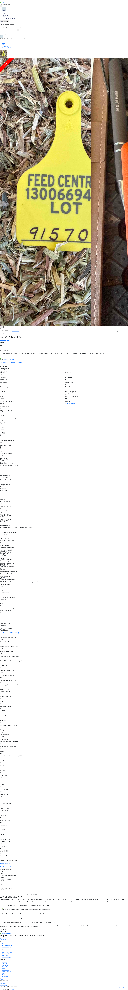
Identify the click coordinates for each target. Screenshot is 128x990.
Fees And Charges (6, 947)
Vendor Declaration (70, 403)
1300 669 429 (20, 362)
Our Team (4, 963)
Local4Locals (5, 965)
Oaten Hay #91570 (6, 48)
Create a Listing (6, 953)
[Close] (1, 329)
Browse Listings (6, 944)
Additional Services (7, 975)
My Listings (5, 955)
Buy (4, 8)
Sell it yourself (15, 331)
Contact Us (5, 967)
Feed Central (3, 983)
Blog (3, 17)
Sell (4, 10)
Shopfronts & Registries (8, 18)
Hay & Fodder (5, 46)
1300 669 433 (3, 940)
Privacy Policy (3, 985)
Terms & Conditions (7, 971)
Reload (13, 989)
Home (3, 43)
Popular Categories (7, 945)
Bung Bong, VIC (4, 340)
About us (4, 12)
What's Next (5, 976)
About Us (4, 962)
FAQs (3, 13)
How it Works (5, 15)
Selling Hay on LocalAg (7, 952)
